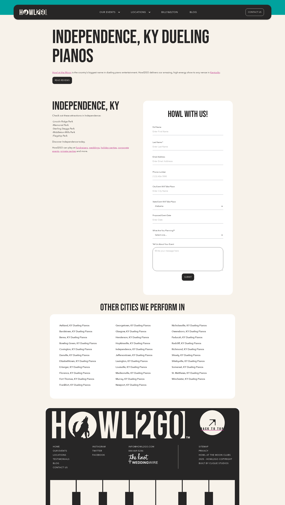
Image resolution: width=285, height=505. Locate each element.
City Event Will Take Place (164, 186)
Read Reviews (62, 80)
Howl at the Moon (61, 72)
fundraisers (82, 147)
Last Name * (158, 142)
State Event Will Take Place (164, 201)
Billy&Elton (169, 12)
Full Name (157, 127)
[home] (33, 12)
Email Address (159, 157)
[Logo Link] (120, 425)
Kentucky (215, 72)
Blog (193, 12)
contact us (254, 12)
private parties (68, 151)
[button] (109, 12)
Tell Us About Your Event (163, 244)
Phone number (159, 172)
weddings (94, 147)
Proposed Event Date (162, 215)
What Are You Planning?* (164, 230)
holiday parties (109, 147)
